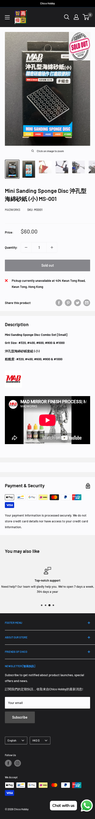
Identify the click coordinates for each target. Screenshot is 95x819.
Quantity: (11, 247)
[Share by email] (86, 302)
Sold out (47, 265)
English (12, 740)
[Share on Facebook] (59, 302)
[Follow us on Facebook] (8, 763)
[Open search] (66, 17)
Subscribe (20, 717)
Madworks (12, 209)
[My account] (76, 17)
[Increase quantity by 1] (52, 247)
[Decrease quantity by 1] (26, 247)
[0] (86, 17)
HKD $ (35, 740)
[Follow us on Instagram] (17, 763)
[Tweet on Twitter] (77, 302)
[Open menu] (7, 17)
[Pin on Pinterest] (68, 302)
